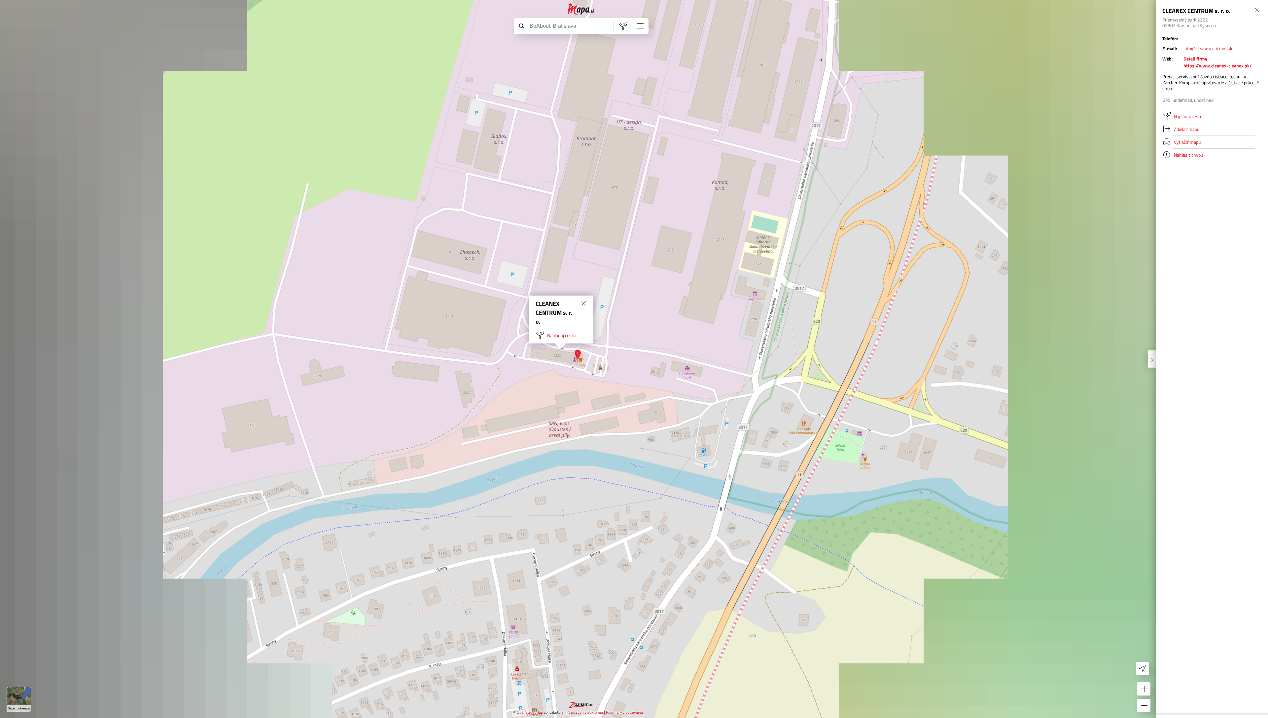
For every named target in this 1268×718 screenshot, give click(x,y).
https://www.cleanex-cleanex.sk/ (1217, 65)
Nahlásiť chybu (1188, 154)
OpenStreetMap (530, 712)
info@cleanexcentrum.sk (1207, 48)
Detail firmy (1195, 58)
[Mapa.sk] (581, 9)
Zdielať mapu (1186, 129)
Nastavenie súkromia (585, 712)
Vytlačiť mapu (1187, 142)
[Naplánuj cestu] (623, 26)
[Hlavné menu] (640, 25)
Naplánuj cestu (561, 335)
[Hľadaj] (521, 25)
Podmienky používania (624, 712)
